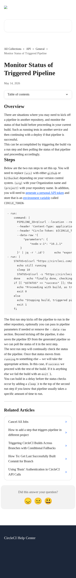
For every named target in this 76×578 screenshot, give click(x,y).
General (40, 48)
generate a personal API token (45, 192)
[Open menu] (68, 7)
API (28, 48)
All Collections (12, 48)
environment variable (36, 198)
